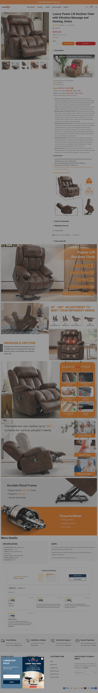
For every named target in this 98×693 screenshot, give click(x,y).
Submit (11, 682)
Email (4, 673)
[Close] (42, 658)
